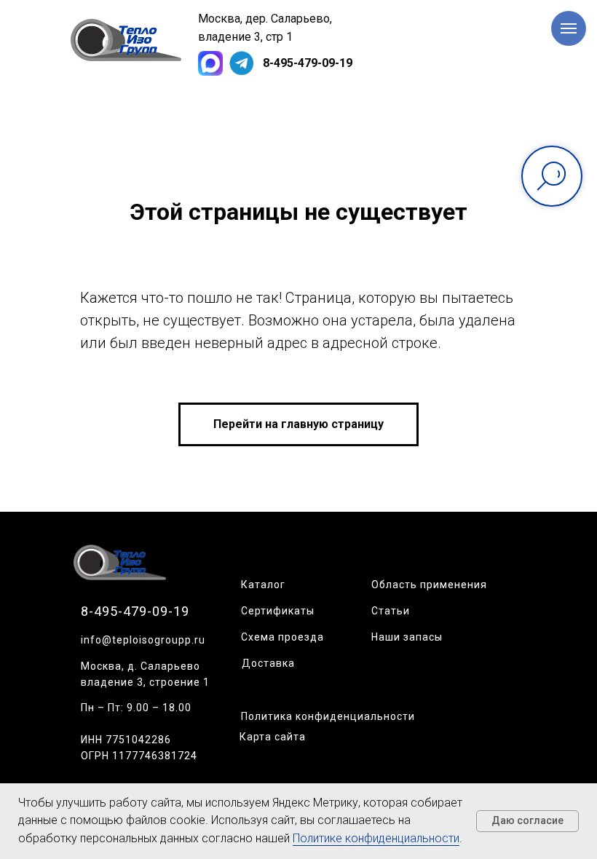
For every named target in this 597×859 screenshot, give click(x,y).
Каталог (263, 584)
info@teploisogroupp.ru (143, 640)
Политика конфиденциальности (328, 716)
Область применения (429, 584)
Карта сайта (273, 737)
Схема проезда (282, 637)
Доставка (268, 663)
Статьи (390, 611)
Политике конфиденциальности (376, 838)
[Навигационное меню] (569, 28)
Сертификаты (278, 611)
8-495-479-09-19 (307, 63)
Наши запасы (407, 637)
